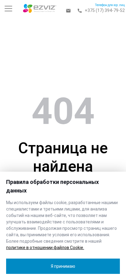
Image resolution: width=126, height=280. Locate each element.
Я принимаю (63, 266)
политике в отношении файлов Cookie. (45, 247)
